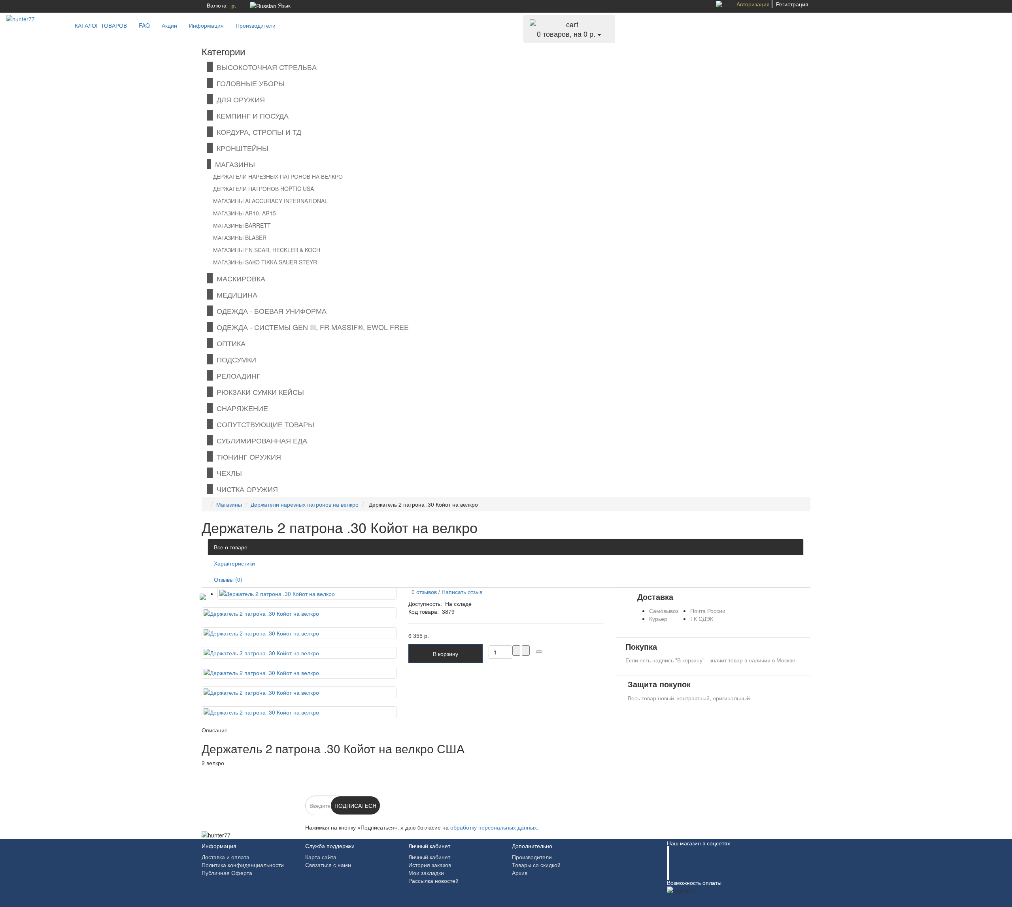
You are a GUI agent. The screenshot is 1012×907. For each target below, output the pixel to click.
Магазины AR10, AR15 (244, 213)
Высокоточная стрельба (265, 67)
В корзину (445, 654)
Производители (256, 25)
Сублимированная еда (260, 440)
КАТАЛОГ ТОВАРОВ (98, 25)
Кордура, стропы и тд (257, 131)
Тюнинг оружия (247, 456)
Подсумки (234, 359)
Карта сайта (320, 857)
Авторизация (753, 4)
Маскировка (239, 278)
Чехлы (227, 473)
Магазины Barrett (242, 225)
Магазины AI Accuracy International (270, 201)
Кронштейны (240, 148)
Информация (206, 25)
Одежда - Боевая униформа (270, 310)
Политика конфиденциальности (243, 865)
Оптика (229, 343)
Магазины (233, 164)
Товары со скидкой (536, 865)
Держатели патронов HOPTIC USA (263, 188)
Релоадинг (237, 375)
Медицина (235, 294)
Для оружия (239, 99)
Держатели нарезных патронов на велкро (278, 176)
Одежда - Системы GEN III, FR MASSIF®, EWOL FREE (311, 327)
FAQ (144, 25)
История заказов (429, 865)
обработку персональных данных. (494, 827)
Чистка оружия (245, 489)
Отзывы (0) (228, 579)
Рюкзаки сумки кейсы (258, 392)
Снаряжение (240, 408)
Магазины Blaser (239, 237)
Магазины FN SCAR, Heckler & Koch (266, 250)
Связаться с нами (328, 865)
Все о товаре (230, 547)
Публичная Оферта (227, 873)
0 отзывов (422, 592)
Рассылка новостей (433, 880)
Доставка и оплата (225, 857)
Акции (169, 25)
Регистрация (792, 4)
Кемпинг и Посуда (251, 115)
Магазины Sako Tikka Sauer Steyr (265, 262)
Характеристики (234, 563)
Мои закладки (426, 873)
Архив (519, 873)
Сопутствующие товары (263, 424)
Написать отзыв (462, 592)
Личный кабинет (429, 857)
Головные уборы (249, 83)
